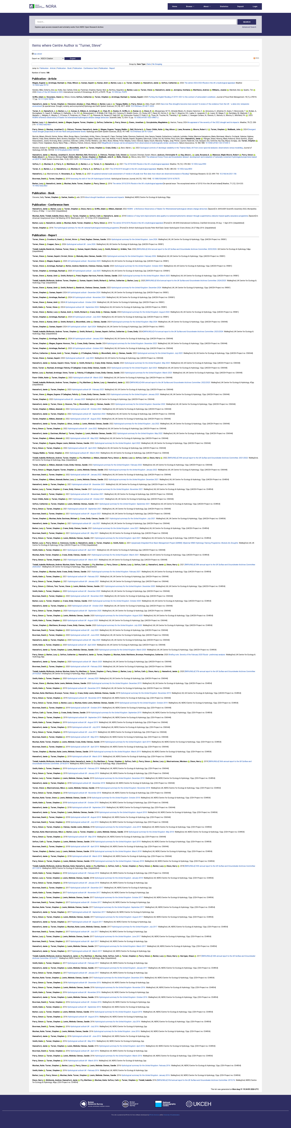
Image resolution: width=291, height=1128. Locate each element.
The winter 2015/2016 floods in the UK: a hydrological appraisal (138, 183)
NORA (51, 6)
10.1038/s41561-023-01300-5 (217, 143)
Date (149, 64)
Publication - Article (47, 68)
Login (255, 6)
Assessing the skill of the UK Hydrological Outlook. (90, 179)
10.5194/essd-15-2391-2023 (91, 159)
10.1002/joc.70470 (119, 92)
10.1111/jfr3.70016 (46, 99)
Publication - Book (64, 68)
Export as (36, 58)
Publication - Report (107, 68)
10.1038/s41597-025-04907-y (146, 117)
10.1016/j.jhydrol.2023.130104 (67, 150)
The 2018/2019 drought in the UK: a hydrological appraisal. (133, 169)
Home (174, 6)
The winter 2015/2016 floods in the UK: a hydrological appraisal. (138, 223)
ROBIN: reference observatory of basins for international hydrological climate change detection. (70, 117)
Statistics (224, 6)
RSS (257, 58)
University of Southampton (171, 1115)
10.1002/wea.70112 (40, 85)
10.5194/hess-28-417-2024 (141, 132)
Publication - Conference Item (85, 68)
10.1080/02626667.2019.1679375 (165, 179)
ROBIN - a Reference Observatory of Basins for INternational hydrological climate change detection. (167, 209)
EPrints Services (154, 1115)
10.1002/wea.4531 (43, 124)
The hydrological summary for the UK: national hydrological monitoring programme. (86, 228)
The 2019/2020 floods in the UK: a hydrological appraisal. (146, 164)
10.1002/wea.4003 (184, 169)
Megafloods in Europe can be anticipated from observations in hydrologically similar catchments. (140, 143)
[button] (72, 58)
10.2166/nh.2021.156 (228, 174)
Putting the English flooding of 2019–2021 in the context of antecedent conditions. (182, 97)
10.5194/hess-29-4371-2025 (142, 106)
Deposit (240, 6)
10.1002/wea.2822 (39, 186)
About (206, 6)
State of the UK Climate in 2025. (50, 92)
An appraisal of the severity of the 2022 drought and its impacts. (214, 122)
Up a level (38, 54)
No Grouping (157, 64)
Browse (189, 6)
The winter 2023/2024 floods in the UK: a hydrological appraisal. (209, 83)
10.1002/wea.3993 (198, 164)
